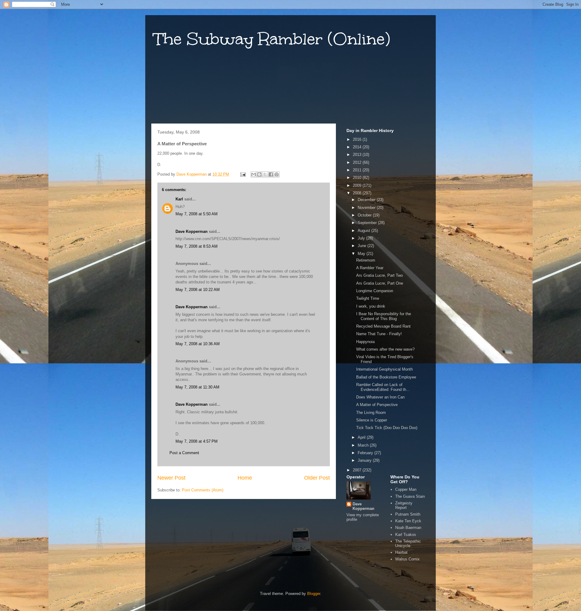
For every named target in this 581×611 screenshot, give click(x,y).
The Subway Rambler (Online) (272, 39)
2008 (358, 193)
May (362, 253)
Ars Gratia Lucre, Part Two (379, 275)
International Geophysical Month (384, 369)
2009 (358, 185)
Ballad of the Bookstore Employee (386, 377)
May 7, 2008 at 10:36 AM (198, 344)
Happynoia (365, 341)
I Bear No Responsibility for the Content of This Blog (383, 316)
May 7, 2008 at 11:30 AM (197, 387)
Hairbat (401, 552)
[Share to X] (265, 174)
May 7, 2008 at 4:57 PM (197, 441)
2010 (358, 177)
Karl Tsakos (405, 534)
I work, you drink (370, 306)
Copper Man (405, 489)
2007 (358, 470)
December (367, 199)
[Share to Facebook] (271, 174)
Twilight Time (367, 298)
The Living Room (371, 412)
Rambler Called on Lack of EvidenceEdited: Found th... (383, 387)
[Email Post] (242, 174)
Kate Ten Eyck (408, 521)
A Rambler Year (369, 268)
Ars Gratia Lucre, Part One (379, 283)
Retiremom (365, 260)
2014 (358, 147)
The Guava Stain (410, 496)
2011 (358, 170)
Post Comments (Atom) (202, 490)
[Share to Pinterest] (277, 174)
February (366, 453)
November (367, 207)
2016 (358, 139)
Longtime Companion (374, 291)
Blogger (313, 593)
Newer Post (171, 478)
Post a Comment (184, 453)
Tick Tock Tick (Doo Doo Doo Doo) (386, 427)
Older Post (317, 478)
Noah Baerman (408, 527)
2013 (358, 154)
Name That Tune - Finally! (379, 334)
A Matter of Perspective (377, 404)
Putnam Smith (407, 514)
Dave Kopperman (192, 231)
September (368, 222)
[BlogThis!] (259, 174)
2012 (358, 162)
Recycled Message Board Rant (383, 326)
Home (245, 478)
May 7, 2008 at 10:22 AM (198, 289)
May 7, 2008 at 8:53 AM (197, 246)
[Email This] (254, 174)
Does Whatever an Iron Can (380, 397)
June (362, 245)
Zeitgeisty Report (403, 505)
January (365, 460)
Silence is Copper (371, 420)
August (364, 230)
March (364, 445)
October (365, 215)
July (362, 238)
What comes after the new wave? (385, 349)
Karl (179, 199)
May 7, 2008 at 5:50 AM (197, 214)
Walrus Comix (407, 559)
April (362, 437)
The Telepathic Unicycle (408, 543)
